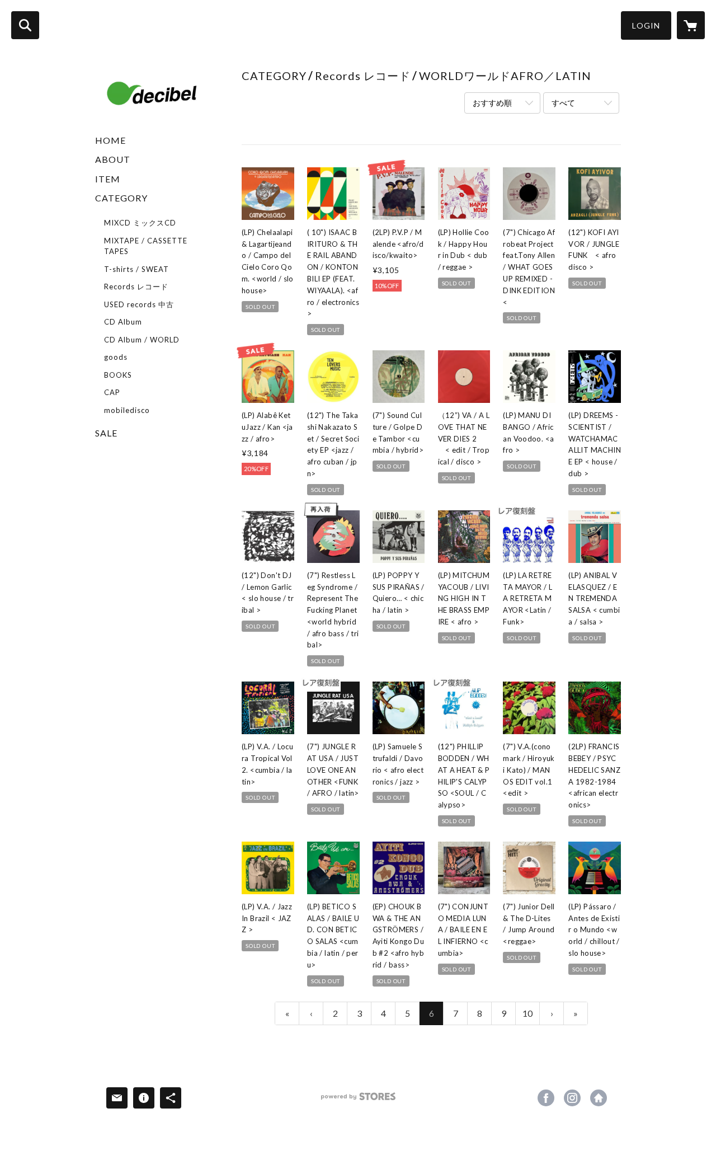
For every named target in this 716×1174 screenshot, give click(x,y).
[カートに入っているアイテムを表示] (691, 25)
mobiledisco (127, 410)
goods (116, 357)
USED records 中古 (139, 304)
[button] (646, 25)
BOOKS (118, 374)
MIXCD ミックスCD (140, 222)
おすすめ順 (492, 102)
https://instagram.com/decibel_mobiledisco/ (572, 1098)
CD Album (123, 321)
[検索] (25, 25)
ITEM (107, 178)
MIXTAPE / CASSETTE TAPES (145, 246)
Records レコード (136, 286)
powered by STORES (358, 1100)
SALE (106, 433)
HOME (110, 140)
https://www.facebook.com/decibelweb (546, 1098)
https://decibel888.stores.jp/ (598, 1098)
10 (527, 1013)
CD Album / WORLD (142, 339)
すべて (563, 102)
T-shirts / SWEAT (136, 269)
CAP (112, 392)
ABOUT (112, 159)
